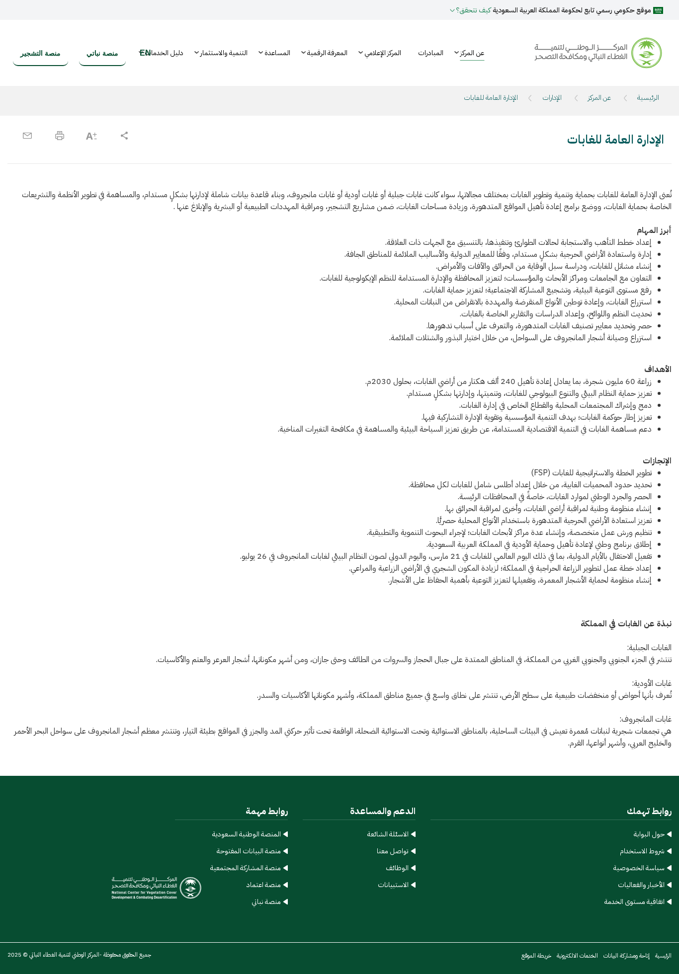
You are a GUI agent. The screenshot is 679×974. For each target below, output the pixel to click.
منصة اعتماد (264, 885)
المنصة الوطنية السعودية (246, 834)
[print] (59, 135)
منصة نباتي (266, 902)
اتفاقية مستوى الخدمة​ (634, 902)
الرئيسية (648, 97)
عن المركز (599, 97)
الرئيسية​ (663, 955)
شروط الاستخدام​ (642, 851)
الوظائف (397, 868)
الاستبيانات (393, 885)
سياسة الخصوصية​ (639, 868)
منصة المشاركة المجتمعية (245, 868)
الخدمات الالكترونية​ (577, 955)
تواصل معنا (393, 851)
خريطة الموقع (536, 955)
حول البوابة (649, 834)
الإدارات (552, 97)
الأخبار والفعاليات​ (641, 885)
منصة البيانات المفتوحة (249, 851)
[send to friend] (27, 135)
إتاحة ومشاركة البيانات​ (626, 955)
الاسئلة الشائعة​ (388, 834)
